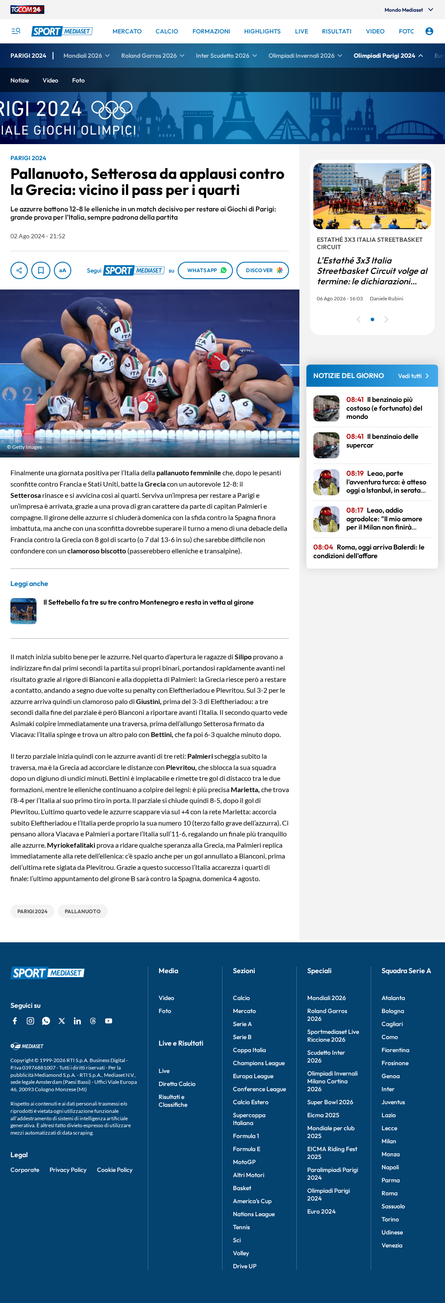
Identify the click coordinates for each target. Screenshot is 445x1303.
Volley (241, 1253)
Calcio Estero (251, 1102)
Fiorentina (395, 1050)
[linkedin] (77, 1021)
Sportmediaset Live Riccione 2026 (333, 1035)
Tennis (241, 1227)
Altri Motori (248, 1175)
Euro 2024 (321, 1211)
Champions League (259, 1063)
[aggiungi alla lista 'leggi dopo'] (40, 270)
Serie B (242, 1037)
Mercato (244, 1011)
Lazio (389, 1115)
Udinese (392, 1232)
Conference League (259, 1089)
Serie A (242, 1024)
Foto (165, 1011)
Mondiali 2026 (326, 998)
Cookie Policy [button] (115, 1170)
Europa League (253, 1076)
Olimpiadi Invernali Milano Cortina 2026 (332, 1081)
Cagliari (392, 1024)
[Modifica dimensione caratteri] (62, 270)
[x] (61, 1021)
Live (164, 1071)
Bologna (393, 1011)
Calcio (241, 998)
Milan (389, 1141)
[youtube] (108, 1021)
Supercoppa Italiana (249, 1119)
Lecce (389, 1128)
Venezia (392, 1245)
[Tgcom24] (27, 9)
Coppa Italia (249, 1050)
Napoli (390, 1167)
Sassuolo (393, 1206)
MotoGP (244, 1162)
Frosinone (395, 1063)
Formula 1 (246, 1136)
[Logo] (63, 31)
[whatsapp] (46, 1021)
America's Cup (252, 1201)
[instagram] (30, 1021)
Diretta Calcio (177, 1084)
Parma (391, 1180)
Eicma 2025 (323, 1115)
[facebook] (14, 1021)
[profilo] (429, 31)
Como (390, 1037)
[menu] (15, 31)
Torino (390, 1219)
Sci (237, 1240)
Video (166, 998)
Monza (391, 1154)
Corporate (24, 1170)
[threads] (93, 1021)
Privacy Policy (68, 1170)
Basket (242, 1188)
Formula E (246, 1149)
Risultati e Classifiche (173, 1101)
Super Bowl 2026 (330, 1102)
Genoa (391, 1076)
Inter (388, 1089)
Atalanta (393, 998)
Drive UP (244, 1266)
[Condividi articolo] (19, 270)
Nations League (254, 1214)
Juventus (393, 1102)
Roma (390, 1193)
